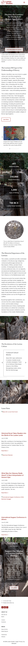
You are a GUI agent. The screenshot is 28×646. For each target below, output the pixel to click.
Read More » (4, 450)
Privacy (21, 641)
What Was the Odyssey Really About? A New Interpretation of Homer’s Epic (12, 475)
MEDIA (3, 626)
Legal (16, 641)
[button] (24, 2)
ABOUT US (4, 612)
